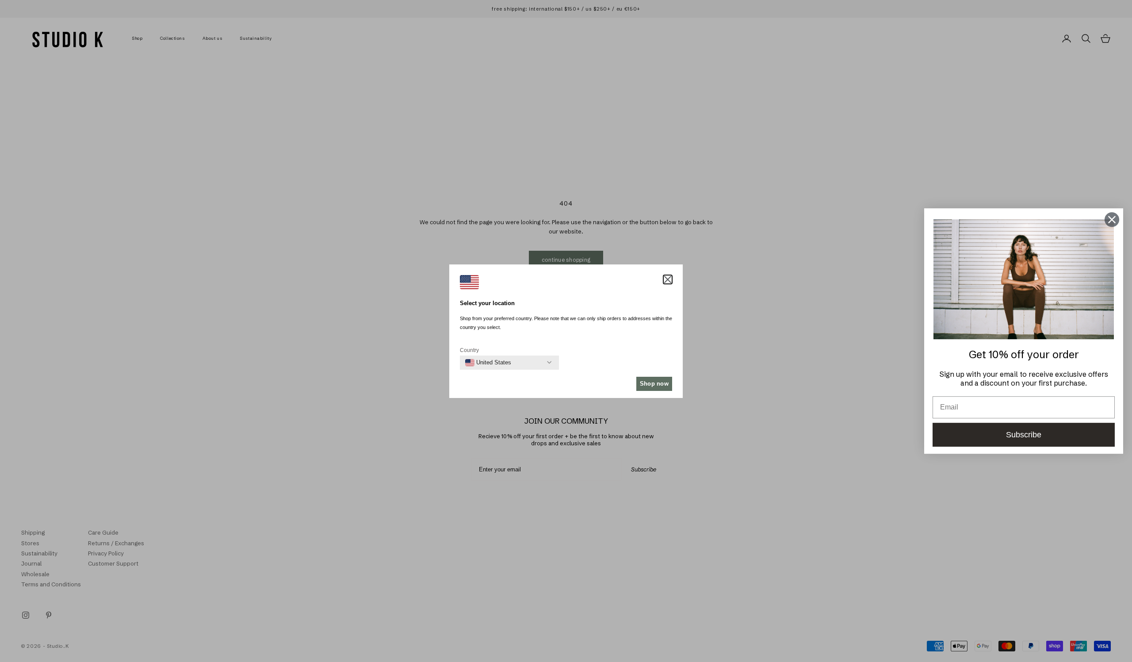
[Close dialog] (1112, 219)
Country (469, 350)
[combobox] (488, 362)
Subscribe (1023, 434)
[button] (667, 279)
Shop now (654, 383)
